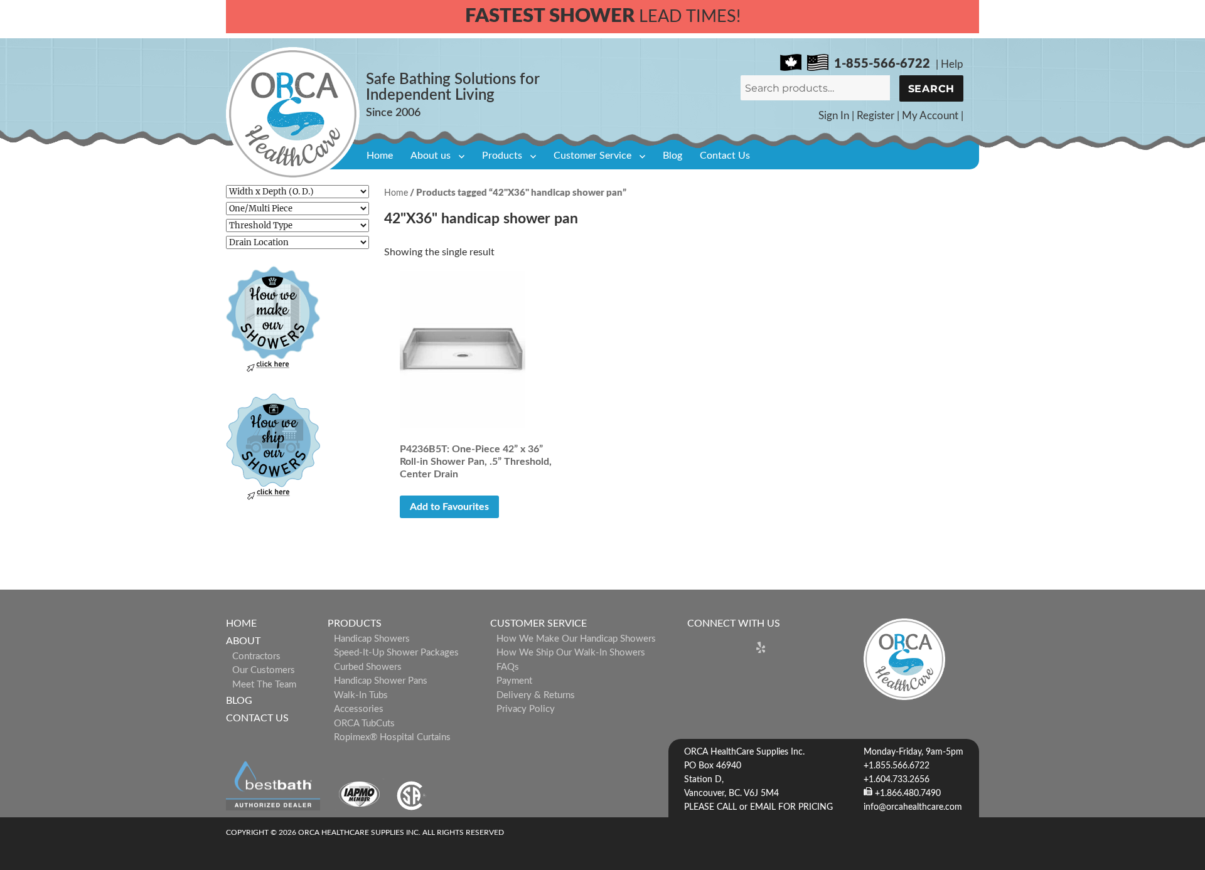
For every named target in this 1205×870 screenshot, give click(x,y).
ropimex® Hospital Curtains (392, 737)
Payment (514, 681)
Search (931, 89)
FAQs (507, 667)
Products (502, 156)
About (243, 641)
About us (430, 156)
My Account (930, 115)
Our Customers (263, 670)
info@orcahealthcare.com (913, 807)
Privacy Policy (525, 709)
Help (952, 64)
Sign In (833, 115)
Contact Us (725, 156)
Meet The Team (264, 684)
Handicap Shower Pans (380, 681)
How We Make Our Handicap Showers (576, 639)
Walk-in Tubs (361, 695)
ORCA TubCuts (364, 723)
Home (380, 156)
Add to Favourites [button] (449, 507)
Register (875, 115)
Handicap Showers (372, 639)
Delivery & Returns (535, 695)
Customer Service (592, 156)
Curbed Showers (368, 667)
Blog (672, 156)
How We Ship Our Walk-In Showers (570, 652)
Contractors (256, 656)
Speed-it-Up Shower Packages (396, 652)
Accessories (358, 709)
